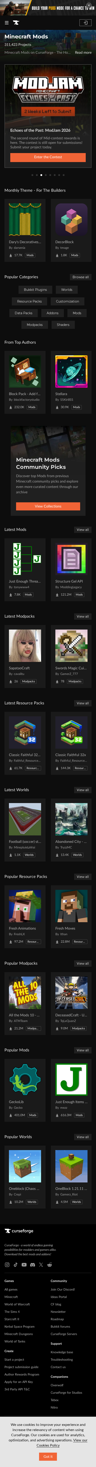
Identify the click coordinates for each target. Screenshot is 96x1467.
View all (83, 530)
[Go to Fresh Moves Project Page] (71, 916)
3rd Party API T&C (17, 1389)
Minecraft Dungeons (18, 1334)
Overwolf (57, 1385)
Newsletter (58, 1311)
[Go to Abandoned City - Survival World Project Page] (71, 830)
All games (10, 1289)
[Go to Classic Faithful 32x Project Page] (71, 743)
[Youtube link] (24, 1264)
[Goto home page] (16, 22)
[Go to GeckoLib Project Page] (25, 1090)
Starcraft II (11, 1319)
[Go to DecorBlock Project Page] (71, 230)
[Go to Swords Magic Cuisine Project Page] (71, 656)
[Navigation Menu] (6, 22)
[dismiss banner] (89, 5)
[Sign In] (85, 22)
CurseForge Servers (64, 1334)
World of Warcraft (17, 1304)
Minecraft (11, 1297)
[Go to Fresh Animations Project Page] (25, 916)
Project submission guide (21, 1367)
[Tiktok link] (15, 1264)
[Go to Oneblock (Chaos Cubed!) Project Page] (25, 1177)
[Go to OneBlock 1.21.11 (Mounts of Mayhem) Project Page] (71, 1177)
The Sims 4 (12, 1311)
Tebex (54, 1400)
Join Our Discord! (63, 1289)
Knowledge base (62, 1352)
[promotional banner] (48, 8)
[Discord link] (32, 1264)
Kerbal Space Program (19, 1326)
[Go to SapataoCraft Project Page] (25, 656)
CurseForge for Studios (66, 1392)
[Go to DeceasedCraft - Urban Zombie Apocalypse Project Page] (71, 1003)
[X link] (41, 1264)
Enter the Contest (48, 157)
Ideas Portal (59, 1297)
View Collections (48, 506)
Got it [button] (48, 1456)
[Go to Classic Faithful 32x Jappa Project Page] (25, 743)
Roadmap (57, 1319)
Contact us (58, 1367)
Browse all (81, 277)
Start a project (14, 1359)
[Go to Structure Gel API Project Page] (71, 569)
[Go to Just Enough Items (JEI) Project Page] (71, 1090)
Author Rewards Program (21, 1374)
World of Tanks (14, 1341)
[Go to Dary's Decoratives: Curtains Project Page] (25, 230)
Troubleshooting (62, 1359)
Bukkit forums (60, 1326)
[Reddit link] (49, 1264)
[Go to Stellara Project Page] (71, 382)
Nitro (54, 1407)
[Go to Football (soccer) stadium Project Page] (25, 830)
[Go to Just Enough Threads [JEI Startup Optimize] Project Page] (25, 569)
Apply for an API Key (18, 1382)
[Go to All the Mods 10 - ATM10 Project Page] (25, 1003)
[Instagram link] (7, 1264)
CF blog (56, 1304)
